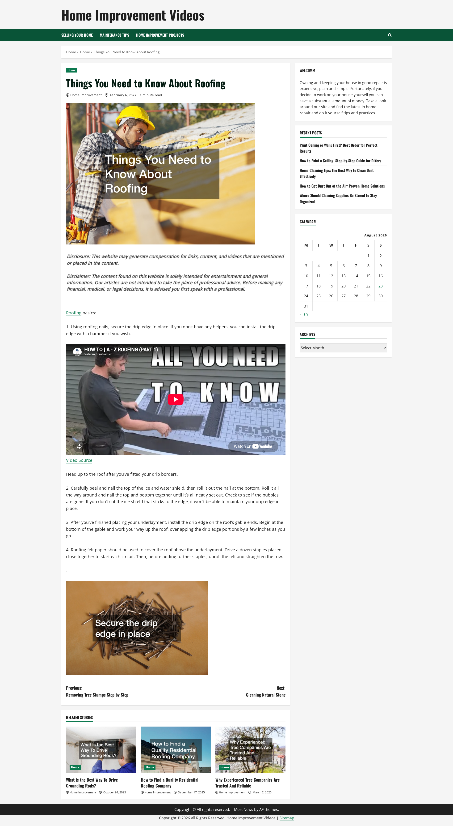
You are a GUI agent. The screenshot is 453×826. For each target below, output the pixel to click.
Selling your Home (77, 35)
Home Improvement (86, 95)
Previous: (97, 691)
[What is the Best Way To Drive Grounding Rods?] (101, 750)
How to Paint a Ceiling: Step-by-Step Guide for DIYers (340, 160)
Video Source (79, 460)
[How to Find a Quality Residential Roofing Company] (176, 750)
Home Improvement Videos (133, 14)
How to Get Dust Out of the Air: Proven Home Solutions (342, 185)
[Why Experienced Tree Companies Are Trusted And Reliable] (250, 750)
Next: (265, 691)
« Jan (304, 314)
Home (71, 70)
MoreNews (243, 809)
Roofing (73, 313)
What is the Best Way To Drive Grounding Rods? (92, 783)
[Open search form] (390, 35)
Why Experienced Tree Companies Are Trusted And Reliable (247, 783)
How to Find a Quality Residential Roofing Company (169, 783)
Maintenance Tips (114, 35)
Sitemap (287, 818)
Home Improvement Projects (160, 35)
